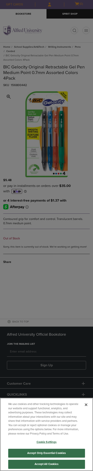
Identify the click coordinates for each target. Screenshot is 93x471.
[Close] (86, 404)
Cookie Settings (47, 442)
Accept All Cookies (46, 464)
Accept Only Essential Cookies (46, 453)
